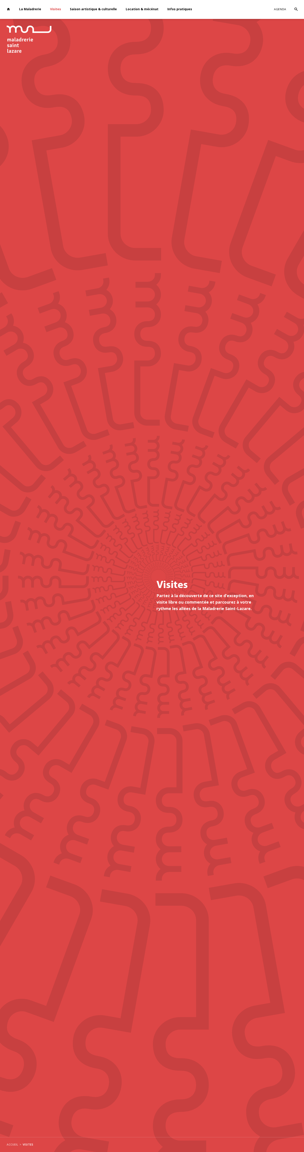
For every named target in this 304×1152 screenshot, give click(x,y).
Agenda (280, 9)
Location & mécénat (142, 9)
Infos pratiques (179, 9)
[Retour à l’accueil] (8, 9)
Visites (55, 9)
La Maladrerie (30, 9)
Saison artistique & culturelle (93, 9)
